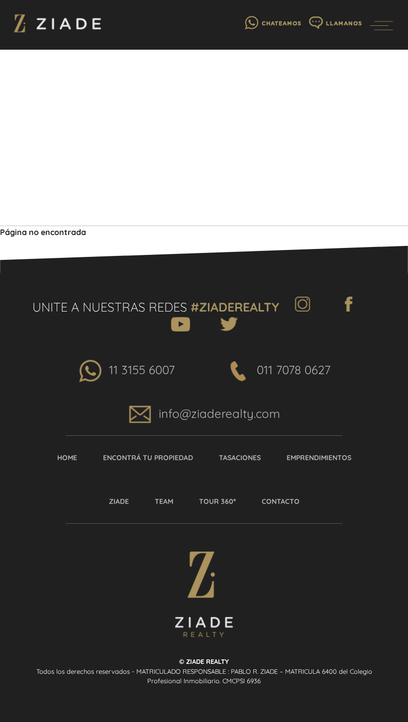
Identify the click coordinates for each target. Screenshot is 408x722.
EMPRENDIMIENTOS (319, 457)
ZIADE (119, 501)
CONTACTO (281, 501)
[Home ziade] (57, 25)
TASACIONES (240, 457)
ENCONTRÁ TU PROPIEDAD (148, 457)
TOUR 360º (217, 501)
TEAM (164, 501)
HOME (67, 457)
